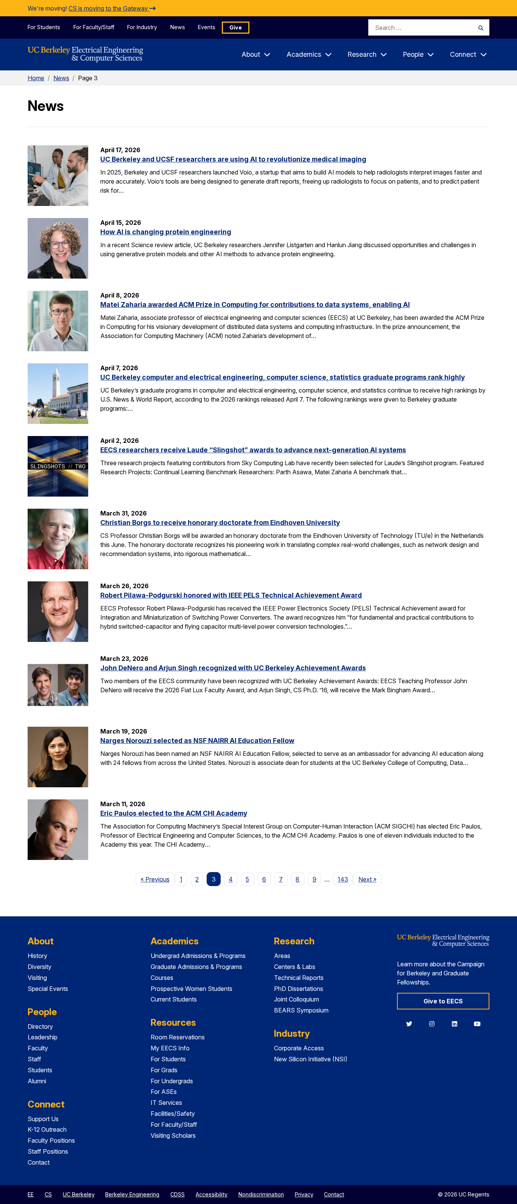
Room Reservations (178, 1037)
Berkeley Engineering (132, 1194)
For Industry (142, 27)
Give (235, 27)
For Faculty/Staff (93, 27)
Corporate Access (299, 1048)
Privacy (304, 1194)
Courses (162, 977)
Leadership (43, 1037)
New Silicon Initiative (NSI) (310, 1059)
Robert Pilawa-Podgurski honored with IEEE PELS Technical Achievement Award (231, 595)
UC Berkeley (79, 1194)
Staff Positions (48, 1151)
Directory (40, 1026)
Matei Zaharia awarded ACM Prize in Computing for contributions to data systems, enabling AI (255, 304)
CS (48, 1194)
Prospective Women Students (191, 988)
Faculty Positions (51, 1140)
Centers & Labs (294, 966)
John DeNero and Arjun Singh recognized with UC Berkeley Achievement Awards (233, 668)
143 (343, 879)
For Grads (164, 1070)
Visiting (37, 977)
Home (36, 78)
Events (206, 27)
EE (31, 1194)
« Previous (157, 879)
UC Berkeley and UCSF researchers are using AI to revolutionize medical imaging (233, 159)
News (177, 27)
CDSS (177, 1194)
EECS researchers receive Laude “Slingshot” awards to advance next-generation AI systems (253, 450)
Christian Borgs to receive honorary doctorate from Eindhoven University (220, 522)
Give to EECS (443, 1001)
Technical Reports (299, 977)
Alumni (37, 1081)
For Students (44, 27)
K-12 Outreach (47, 1129)
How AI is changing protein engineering (165, 232)
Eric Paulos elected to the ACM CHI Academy (173, 813)
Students (40, 1070)
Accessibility (211, 1194)
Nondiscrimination (261, 1194)
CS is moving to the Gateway (109, 8)
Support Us (43, 1119)
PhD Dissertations (298, 988)
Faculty (38, 1048)
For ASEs (164, 1091)
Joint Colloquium (296, 999)
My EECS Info (170, 1048)
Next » (369, 879)
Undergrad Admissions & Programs (198, 955)
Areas (282, 955)
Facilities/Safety (173, 1113)
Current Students (174, 999)
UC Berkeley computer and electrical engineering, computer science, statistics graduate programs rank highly (282, 377)
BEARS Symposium (301, 1010)
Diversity (39, 966)
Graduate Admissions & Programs (196, 966)
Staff (34, 1059)
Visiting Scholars (173, 1135)
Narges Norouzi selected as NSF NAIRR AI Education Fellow (197, 741)
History (37, 955)
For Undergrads (172, 1081)
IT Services (166, 1102)
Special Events (48, 988)
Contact (39, 1162)
